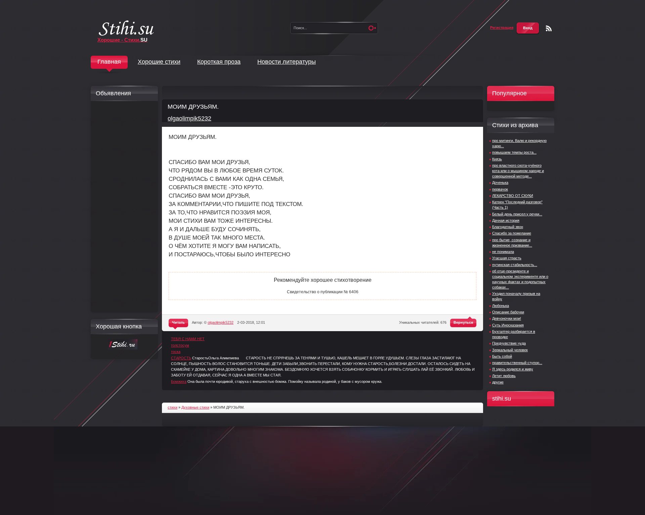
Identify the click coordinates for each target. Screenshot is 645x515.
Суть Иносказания (508, 325)
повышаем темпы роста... (514, 152)
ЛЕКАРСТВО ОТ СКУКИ (512, 196)
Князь (497, 159)
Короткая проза (219, 61)
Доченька (500, 183)
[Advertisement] (122, 206)
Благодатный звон (507, 227)
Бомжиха (178, 381)
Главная (109, 61)
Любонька (500, 306)
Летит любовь (504, 376)
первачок (500, 189)
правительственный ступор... (517, 363)
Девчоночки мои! (506, 318)
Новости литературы (286, 61)
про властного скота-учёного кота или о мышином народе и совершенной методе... (518, 170)
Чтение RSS (548, 28)
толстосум (180, 345)
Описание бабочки (508, 312)
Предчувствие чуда (509, 343)
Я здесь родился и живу (512, 369)
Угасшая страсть (506, 258)
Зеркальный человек (510, 350)
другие (498, 382)
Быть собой (502, 356)
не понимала (503, 252)
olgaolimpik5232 (189, 118)
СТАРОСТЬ (181, 358)
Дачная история (505, 220)
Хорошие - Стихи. (122, 40)
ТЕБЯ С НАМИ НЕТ (188, 339)
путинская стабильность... (514, 265)
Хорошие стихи (159, 61)
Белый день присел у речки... (517, 214)
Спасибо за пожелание (511, 233)
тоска (175, 352)
